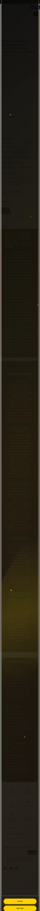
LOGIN (20, 901)
